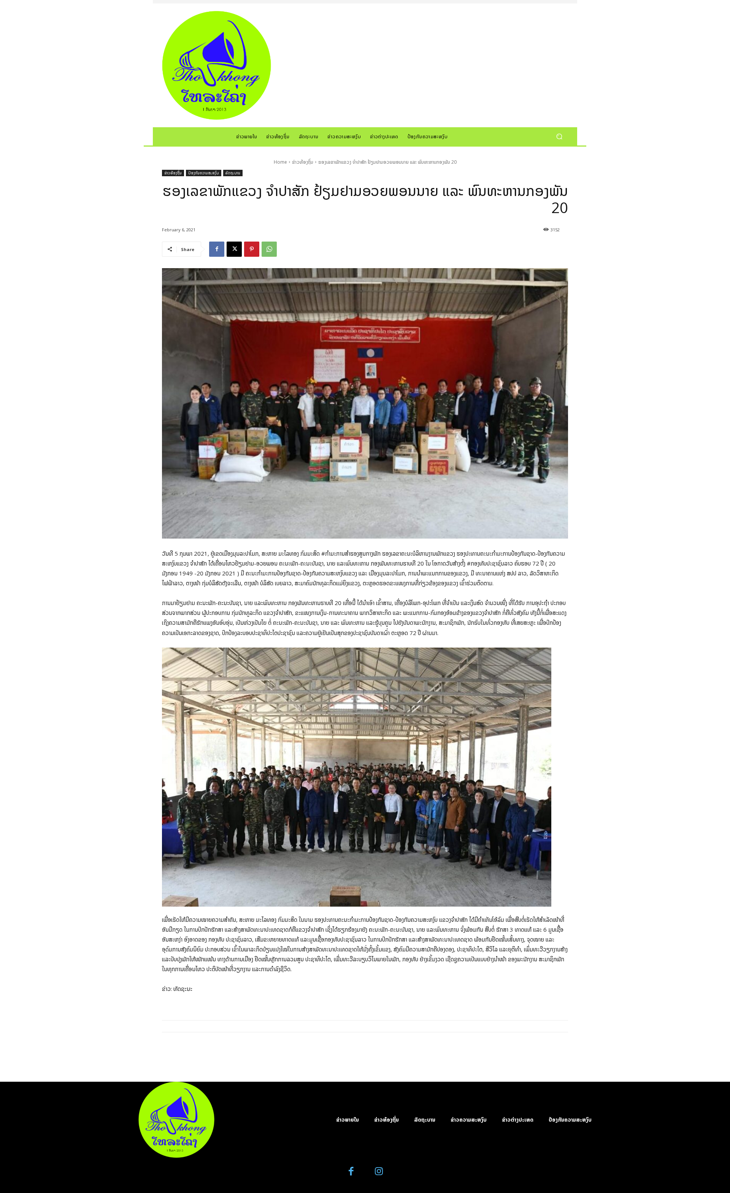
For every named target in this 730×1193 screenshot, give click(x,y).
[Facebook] (216, 249)
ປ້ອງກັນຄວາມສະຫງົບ (203, 172)
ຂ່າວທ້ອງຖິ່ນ (302, 162)
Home (280, 162)
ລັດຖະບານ (232, 172)
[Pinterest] (251, 249)
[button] (559, 136)
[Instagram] (379, 1172)
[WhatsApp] (269, 249)
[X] (234, 249)
